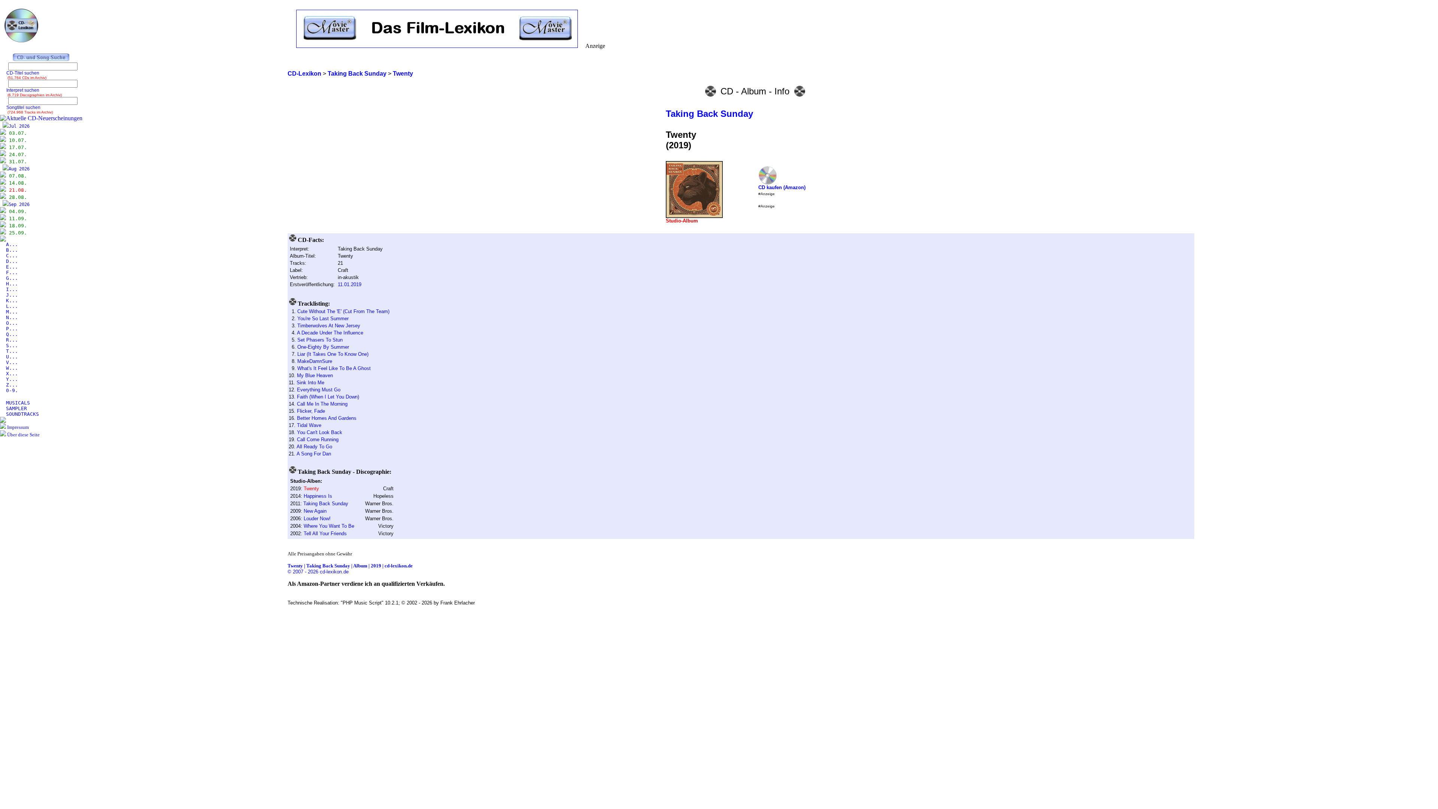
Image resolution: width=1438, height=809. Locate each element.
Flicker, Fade (311, 411)
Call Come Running (318, 439)
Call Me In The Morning (322, 404)
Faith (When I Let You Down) (328, 397)
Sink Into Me (310, 382)
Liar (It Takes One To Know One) (332, 354)
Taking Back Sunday (709, 114)
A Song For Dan (314, 454)
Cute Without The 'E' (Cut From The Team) (343, 311)
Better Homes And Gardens (327, 418)
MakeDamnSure (314, 361)
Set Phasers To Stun (320, 340)
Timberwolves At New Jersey (328, 325)
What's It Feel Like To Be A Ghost (334, 368)
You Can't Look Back (319, 432)
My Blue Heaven (315, 375)
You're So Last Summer (323, 318)
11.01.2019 (349, 284)
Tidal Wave (309, 425)
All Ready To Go (314, 446)
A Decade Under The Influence (330, 333)
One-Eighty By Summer (323, 347)
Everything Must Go (318, 390)
